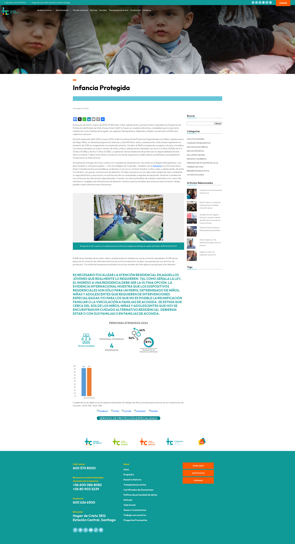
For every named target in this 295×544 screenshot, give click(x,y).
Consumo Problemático (199, 143)
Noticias (93, 10)
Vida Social (129, 504)
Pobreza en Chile (195, 167)
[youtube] (126, 410)
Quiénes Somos (44, 10)
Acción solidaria (195, 175)
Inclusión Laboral (196, 155)
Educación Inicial (195, 151)
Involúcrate (135, 10)
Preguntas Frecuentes (135, 520)
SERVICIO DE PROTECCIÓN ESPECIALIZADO (129, 418)
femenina (157, 166)
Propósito (129, 474)
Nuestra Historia (132, 479)
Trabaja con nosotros (135, 515)
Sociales (103, 10)
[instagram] (140, 410)
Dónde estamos (80, 10)
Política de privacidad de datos (140, 494)
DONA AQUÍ (198, 466)
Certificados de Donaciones (138, 489)
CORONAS (198, 480)
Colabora (147, 10)
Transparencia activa (118, 10)
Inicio (126, 469)
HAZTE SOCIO (198, 473)
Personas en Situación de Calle (202, 163)
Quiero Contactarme (135, 510)
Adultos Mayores (195, 139)
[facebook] (102, 410)
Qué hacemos (62, 10)
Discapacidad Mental (197, 147)
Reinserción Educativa (198, 171)
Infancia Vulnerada (197, 159)
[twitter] (115, 410)
